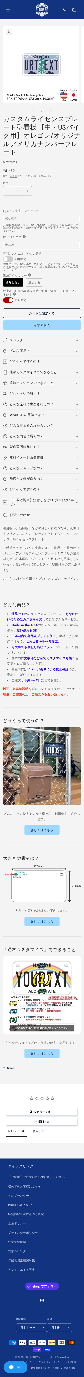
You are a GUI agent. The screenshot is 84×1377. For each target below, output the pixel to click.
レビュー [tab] (13, 1131)
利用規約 (71, 1362)
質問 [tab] (36, 1131)
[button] (8, 9)
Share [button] (11, 1068)
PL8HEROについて (20, 1205)
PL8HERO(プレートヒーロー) (40, 1357)
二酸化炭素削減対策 (21, 1260)
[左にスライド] (33, 110)
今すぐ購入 (42, 325)
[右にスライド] (50, 110)
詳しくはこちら (42, 830)
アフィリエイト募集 (21, 1270)
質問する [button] (43, 1121)
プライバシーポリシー (23, 1233)
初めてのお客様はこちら (24, 1186)
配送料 (13, 176)
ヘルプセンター (18, 1196)
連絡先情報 (70, 1368)
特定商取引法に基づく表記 (26, 1214)
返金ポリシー (17, 1223)
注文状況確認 (17, 1242)
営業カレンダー (18, 1251)
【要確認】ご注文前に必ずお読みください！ (38, 1177)
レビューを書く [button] (44, 1112)
